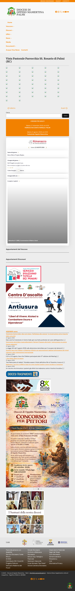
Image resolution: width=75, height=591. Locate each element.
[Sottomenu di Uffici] (10, 34)
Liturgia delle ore (37, 176)
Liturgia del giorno (37, 165)
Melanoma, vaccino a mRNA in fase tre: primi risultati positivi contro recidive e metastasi (34, 364)
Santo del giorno (37, 153)
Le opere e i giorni (37, 212)
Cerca (8, 112)
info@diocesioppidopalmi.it (38, 573)
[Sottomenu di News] (11, 38)
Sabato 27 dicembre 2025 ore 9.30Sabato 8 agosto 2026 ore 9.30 (37, 127)
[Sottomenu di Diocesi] (12, 30)
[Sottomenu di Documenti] (15, 46)
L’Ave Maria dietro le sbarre (14, 358)
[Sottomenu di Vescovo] (13, 26)
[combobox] (33, 116)
